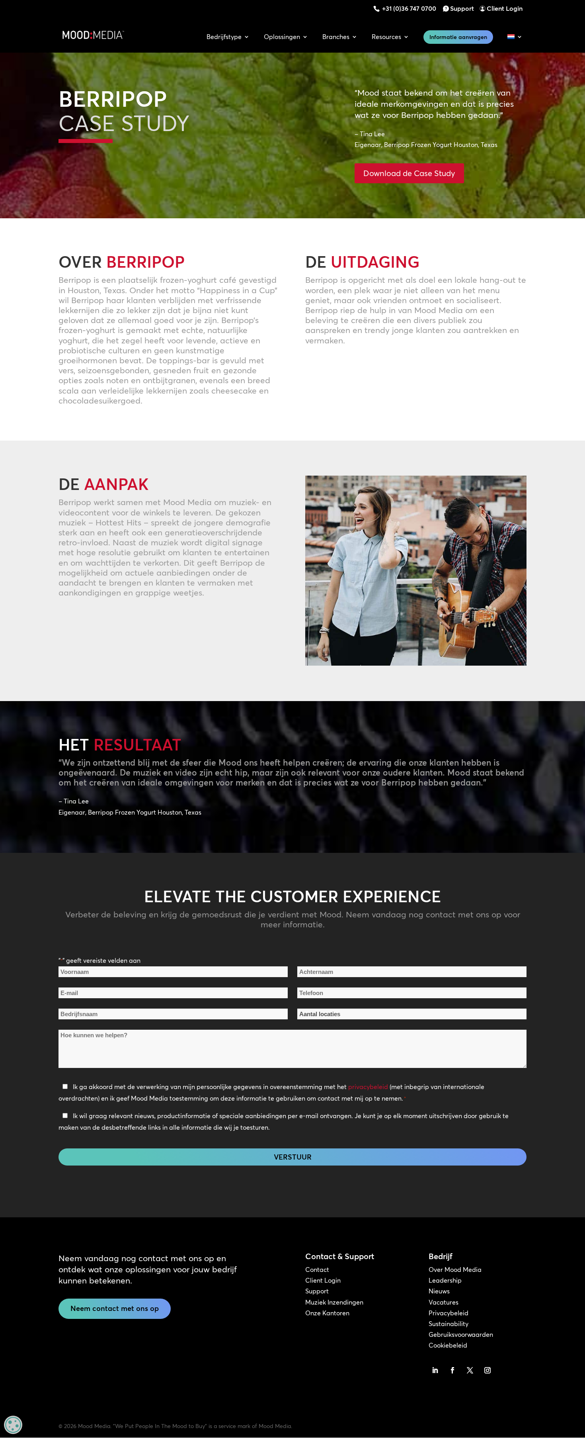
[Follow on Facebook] (452, 1370)
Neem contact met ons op (114, 1308)
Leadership (445, 1280)
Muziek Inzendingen (334, 1302)
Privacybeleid (448, 1313)
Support (462, 8)
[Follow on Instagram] (487, 1370)
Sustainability (448, 1324)
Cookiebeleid (448, 1345)
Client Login (505, 8)
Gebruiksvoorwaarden (461, 1334)
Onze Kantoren (327, 1313)
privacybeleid (368, 1087)
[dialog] (13, 1425)
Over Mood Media (455, 1269)
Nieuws (439, 1291)
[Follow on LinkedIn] (435, 1370)
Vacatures (443, 1302)
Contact (317, 1269)
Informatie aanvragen (458, 37)
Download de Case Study (409, 173)
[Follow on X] (470, 1370)
